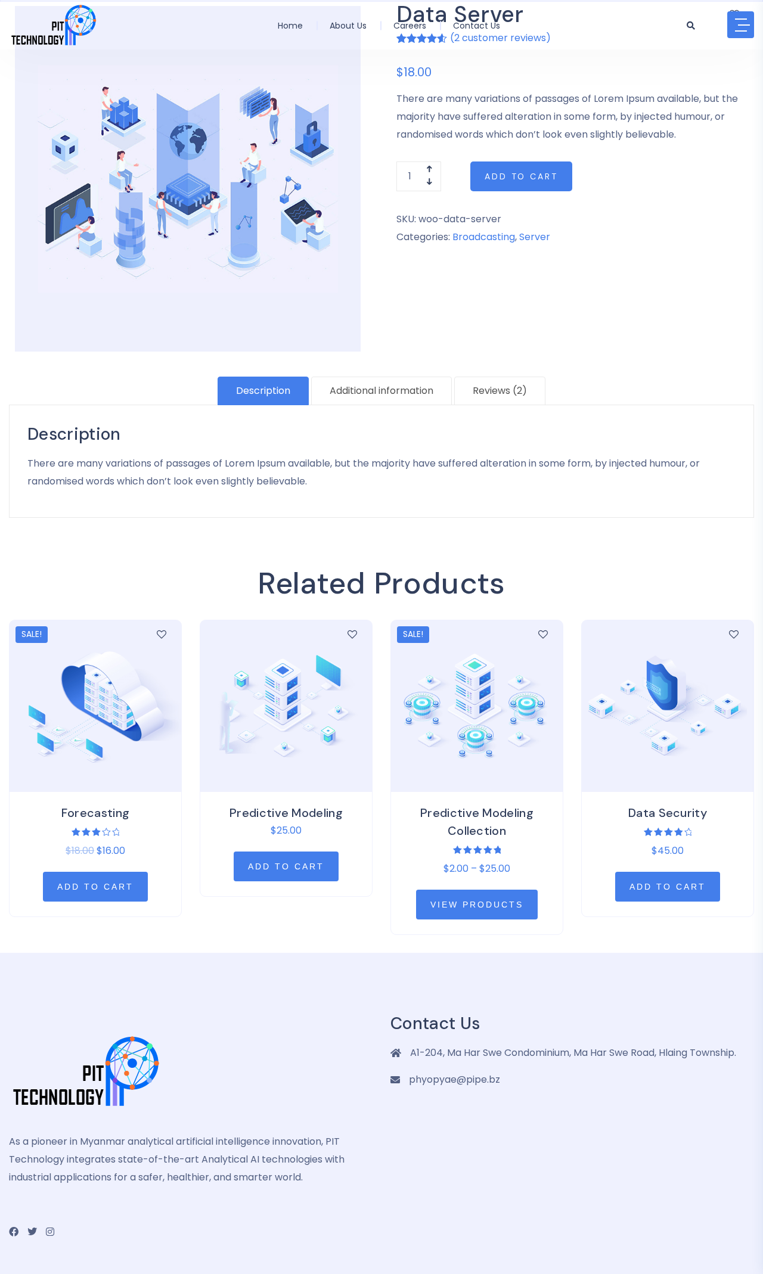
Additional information (381, 390)
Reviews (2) (500, 390)
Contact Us (476, 26)
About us (348, 26)
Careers (409, 26)
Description (263, 390)
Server (534, 237)
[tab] (263, 391)
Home (290, 26)
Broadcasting (483, 237)
